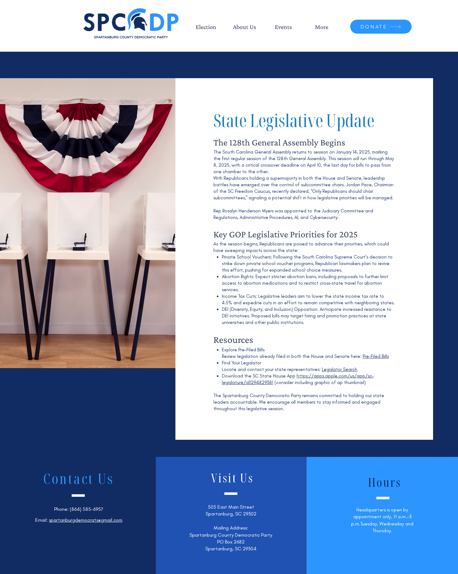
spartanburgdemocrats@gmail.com (85, 520)
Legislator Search (339, 369)
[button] (206, 27)
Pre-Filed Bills (376, 356)
